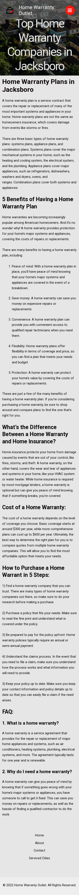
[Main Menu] (70, 10)
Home (39, 835)
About (39, 843)
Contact (39, 850)
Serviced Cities (39, 858)
